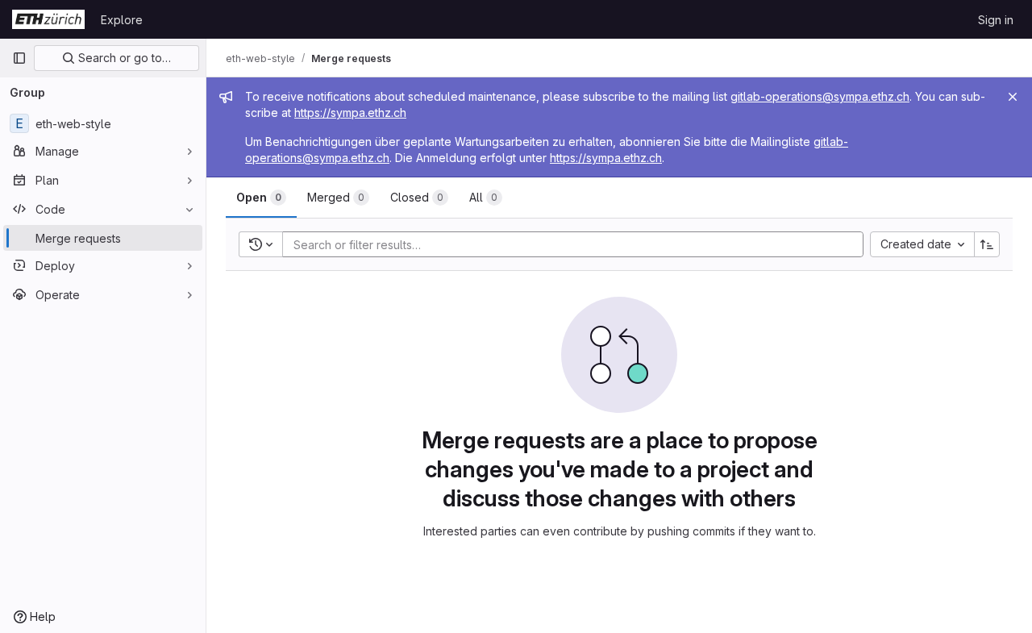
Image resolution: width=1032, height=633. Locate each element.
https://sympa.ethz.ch (350, 112)
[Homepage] (48, 19)
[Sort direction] (987, 244)
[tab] (261, 197)
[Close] (1012, 96)
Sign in (995, 20)
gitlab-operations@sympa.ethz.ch (819, 96)
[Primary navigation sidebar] (19, 58)
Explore (122, 20)
